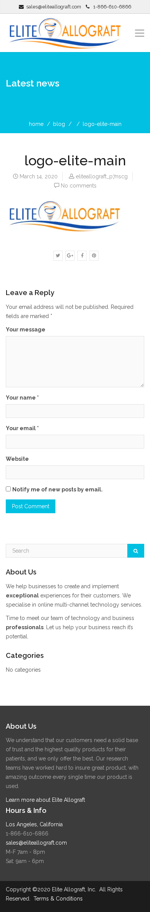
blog (59, 124)
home (36, 124)
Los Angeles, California (34, 824)
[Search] (135, 551)
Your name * (22, 398)
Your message (25, 329)
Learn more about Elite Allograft (45, 800)
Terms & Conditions (58, 899)
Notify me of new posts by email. (57, 489)
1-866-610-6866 (112, 7)
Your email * (22, 428)
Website (17, 459)
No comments (79, 186)
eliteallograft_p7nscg (102, 176)
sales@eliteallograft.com (53, 7)
